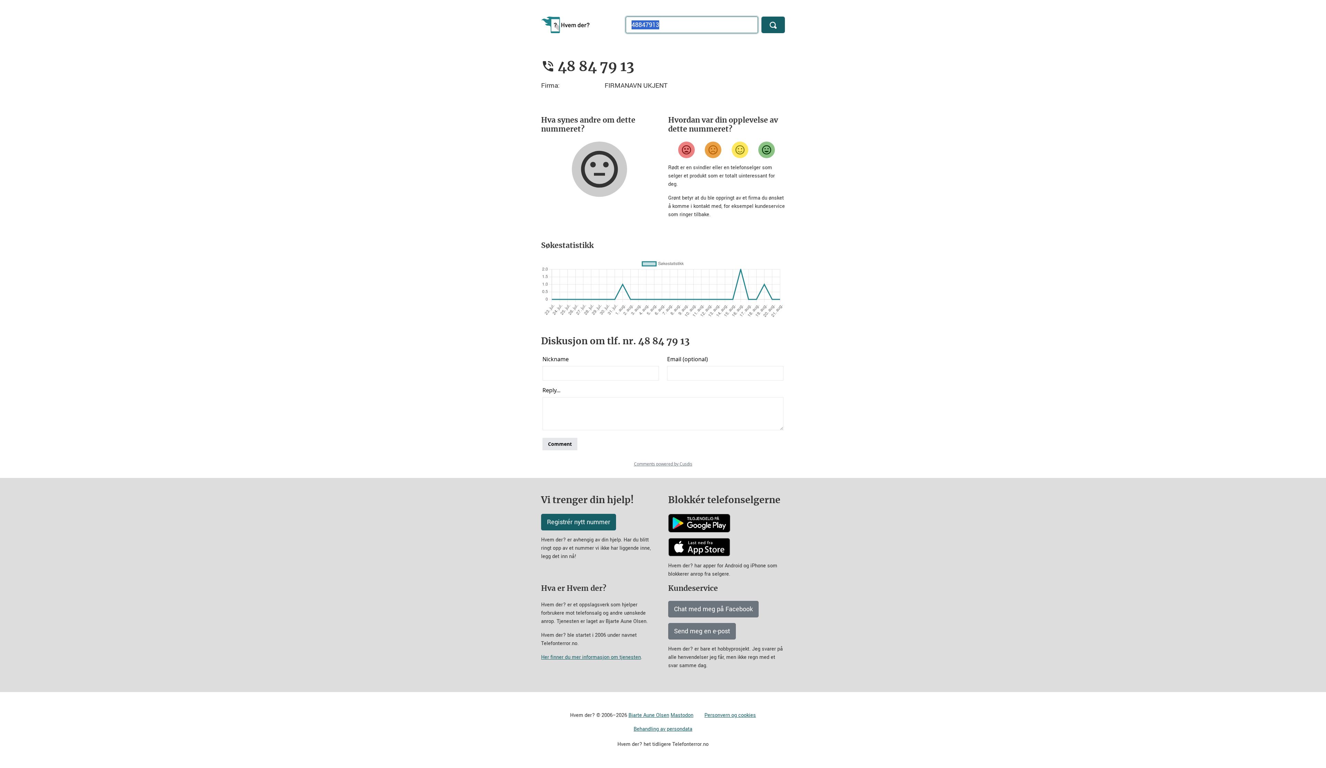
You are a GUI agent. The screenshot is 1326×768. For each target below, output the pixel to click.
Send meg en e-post (702, 631)
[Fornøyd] (740, 150)
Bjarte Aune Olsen (648, 715)
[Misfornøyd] (713, 150)
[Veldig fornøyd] (766, 150)
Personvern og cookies (730, 715)
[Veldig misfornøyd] (686, 150)
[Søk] (773, 25)
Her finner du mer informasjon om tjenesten (591, 657)
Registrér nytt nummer (578, 522)
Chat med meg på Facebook (713, 609)
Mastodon (682, 715)
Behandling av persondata (663, 729)
